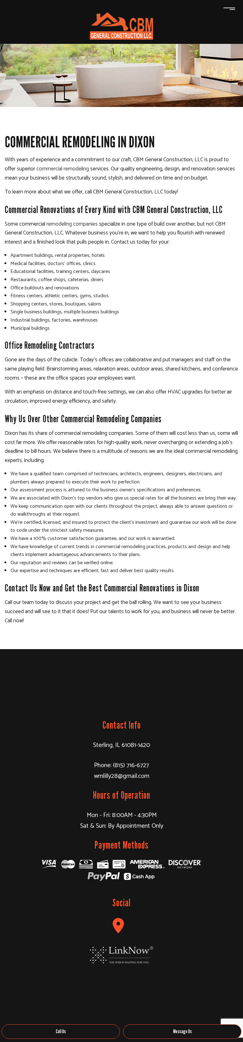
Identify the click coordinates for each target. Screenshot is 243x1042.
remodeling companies (72, 224)
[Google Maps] (118, 926)
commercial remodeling (62, 168)
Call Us (61, 1031)
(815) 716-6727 (131, 765)
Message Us (182, 1031)
